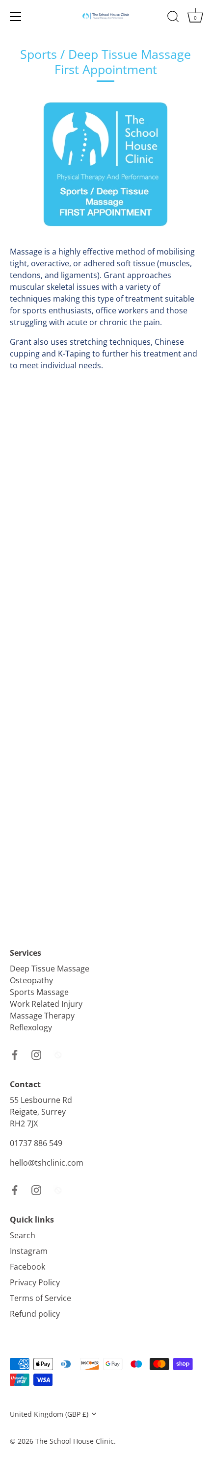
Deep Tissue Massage (49, 968)
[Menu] (15, 16)
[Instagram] (36, 1053)
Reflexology (31, 1027)
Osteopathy (31, 980)
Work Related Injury (46, 1003)
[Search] (173, 18)
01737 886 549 (36, 1143)
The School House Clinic (74, 1441)
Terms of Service (40, 1298)
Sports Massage (39, 992)
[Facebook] (15, 1053)
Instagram (29, 1251)
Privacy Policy (35, 1282)
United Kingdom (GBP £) (49, 1414)
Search (22, 1235)
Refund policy (35, 1313)
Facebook (27, 1266)
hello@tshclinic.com (46, 1162)
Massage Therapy (42, 1015)
